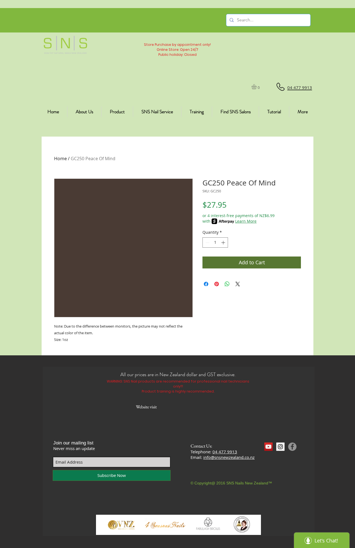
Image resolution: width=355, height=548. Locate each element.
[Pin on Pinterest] (216, 284)
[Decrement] (206, 242)
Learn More (246, 221)
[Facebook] (292, 447)
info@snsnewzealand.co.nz (229, 457)
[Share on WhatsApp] (227, 284)
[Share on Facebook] (206, 284)
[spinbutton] (215, 242)
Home (60, 158)
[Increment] (223, 242)
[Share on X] (237, 284)
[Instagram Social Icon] (280, 447)
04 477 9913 (224, 451)
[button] (257, 86)
